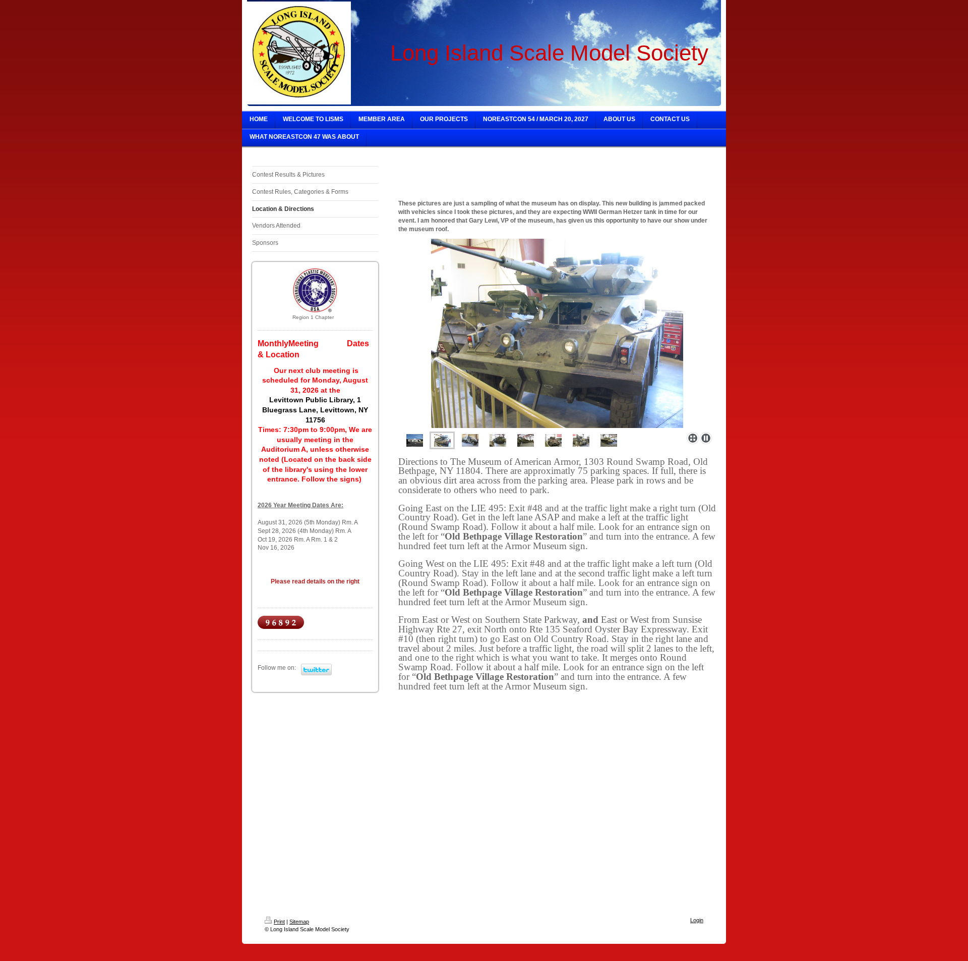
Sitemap (299, 922)
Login (696, 920)
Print (279, 922)
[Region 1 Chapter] (315, 290)
